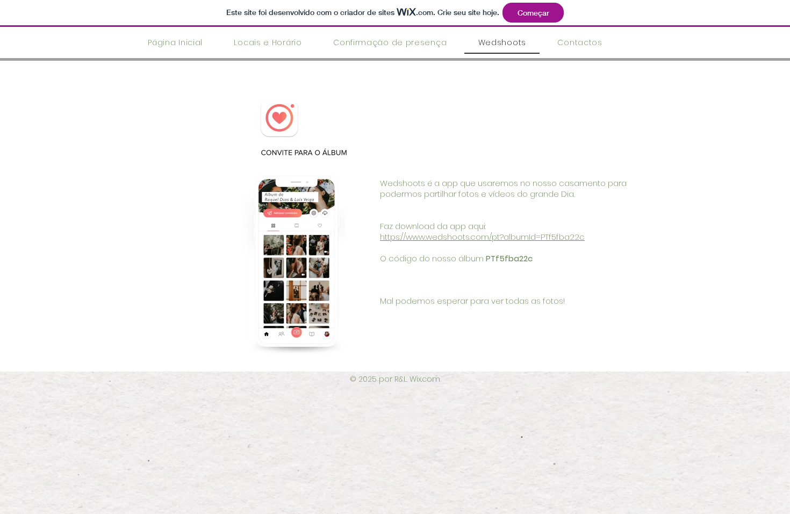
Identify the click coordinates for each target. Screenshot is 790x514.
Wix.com (425, 379)
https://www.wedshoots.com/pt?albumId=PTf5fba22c (482, 236)
